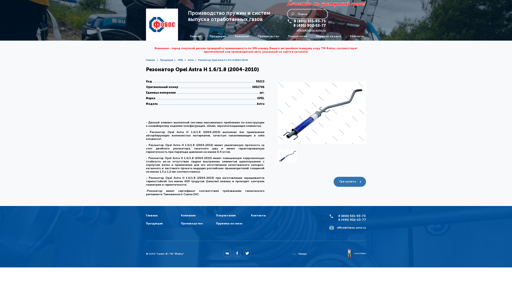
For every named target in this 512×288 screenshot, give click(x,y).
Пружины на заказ (328, 36)
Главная (195, 36)
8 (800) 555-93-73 (310, 21)
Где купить (348, 181)
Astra (191, 60)
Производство (268, 36)
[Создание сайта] (356, 253)
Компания (242, 36)
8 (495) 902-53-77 (309, 25)
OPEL (180, 60)
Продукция (218, 36)
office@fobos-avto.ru (311, 30)
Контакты (357, 36)
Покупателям (297, 36)
